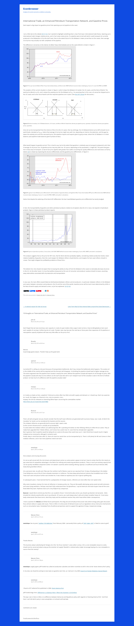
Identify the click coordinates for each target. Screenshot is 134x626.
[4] (66, 286)
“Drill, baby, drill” (88, 523)
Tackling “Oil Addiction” (45, 523)
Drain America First (58, 588)
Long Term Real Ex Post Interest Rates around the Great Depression (89, 306)
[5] (68, 286)
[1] (45, 34)
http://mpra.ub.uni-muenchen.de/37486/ (35, 402)
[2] (47, 34)
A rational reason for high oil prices (34, 306)
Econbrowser (30, 8)
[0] (43, 34)
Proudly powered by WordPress (31, 618)
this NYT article (79, 94)
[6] (70, 286)
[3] (28, 152)
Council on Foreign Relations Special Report (93, 571)
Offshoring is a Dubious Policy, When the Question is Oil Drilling (57, 592)
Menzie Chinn (51, 295)
